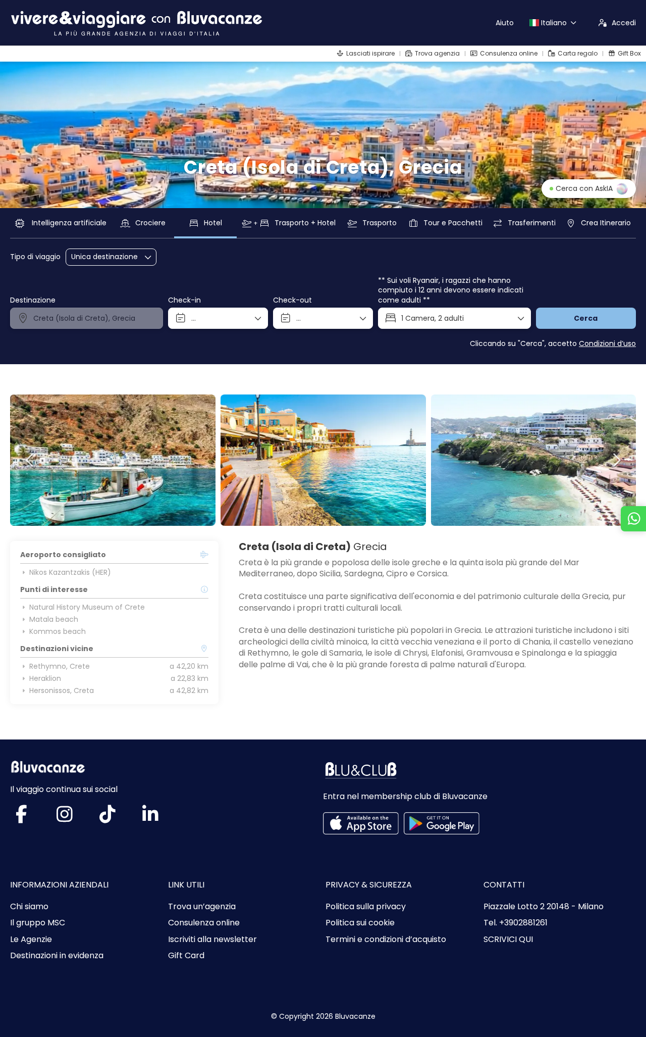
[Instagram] (74, 818)
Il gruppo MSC (37, 922)
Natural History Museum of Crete (87, 607)
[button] (30, 460)
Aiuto (505, 23)
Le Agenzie (31, 939)
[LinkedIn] (160, 818)
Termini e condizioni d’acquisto (386, 939)
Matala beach (53, 619)
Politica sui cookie (360, 922)
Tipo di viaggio (35, 257)
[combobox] (86, 318)
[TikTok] (117, 818)
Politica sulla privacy (366, 906)
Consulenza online (204, 922)
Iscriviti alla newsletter (212, 939)
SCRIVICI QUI (508, 939)
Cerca (586, 318)
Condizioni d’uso (607, 343)
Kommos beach (57, 631)
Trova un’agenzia (202, 906)
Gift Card (186, 955)
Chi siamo (29, 906)
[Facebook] (31, 818)
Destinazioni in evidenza (56, 955)
